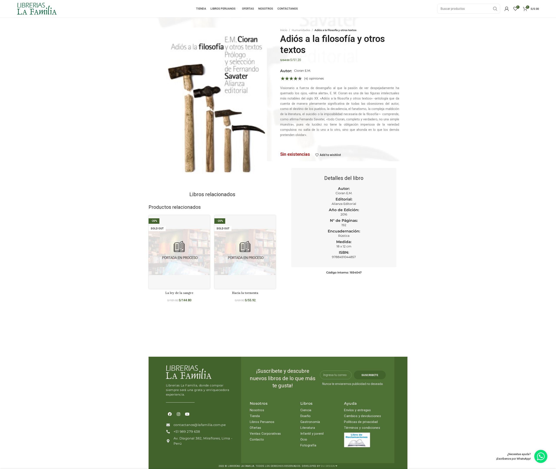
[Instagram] (178, 414)
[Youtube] (187, 414)
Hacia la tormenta (245, 293)
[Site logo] (37, 8)
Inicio (283, 30)
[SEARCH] (495, 9)
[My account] (506, 8)
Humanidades (301, 30)
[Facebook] (170, 414)
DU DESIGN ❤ (329, 466)
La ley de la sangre (179, 293)
